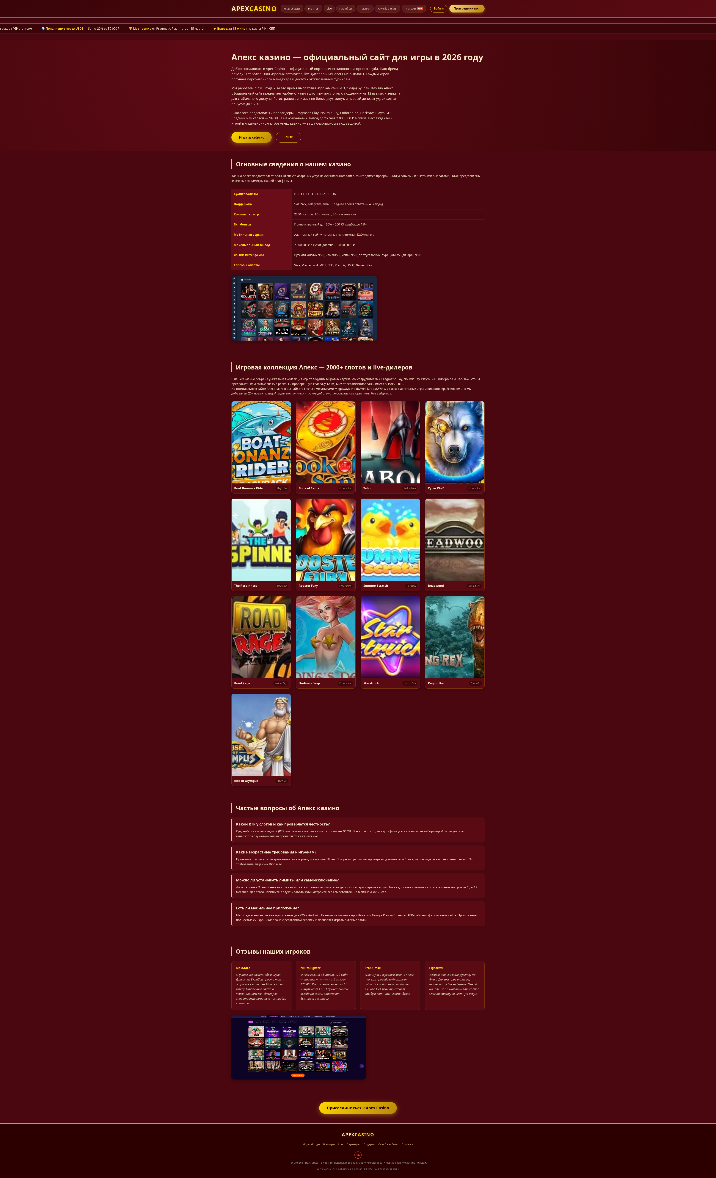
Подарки (365, 8)
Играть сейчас (251, 137)
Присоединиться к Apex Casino (358, 1107)
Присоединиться (467, 8)
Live (329, 8)
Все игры (313, 8)
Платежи (413, 8)
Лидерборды (292, 8)
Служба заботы (387, 8)
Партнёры (345, 8)
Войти (439, 8)
